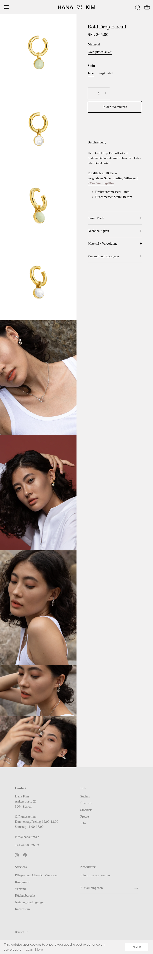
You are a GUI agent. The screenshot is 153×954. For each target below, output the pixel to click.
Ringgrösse (22, 882)
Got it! (137, 947)
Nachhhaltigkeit (98, 231)
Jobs (83, 823)
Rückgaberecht (25, 895)
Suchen (85, 796)
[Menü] (6, 7)
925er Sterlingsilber (101, 183)
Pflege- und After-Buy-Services (36, 875)
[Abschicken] (136, 888)
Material (94, 44)
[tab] (99, 142)
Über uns (86, 803)
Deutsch (19, 931)
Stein (91, 66)
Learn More (34, 949)
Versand (20, 889)
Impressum (22, 909)
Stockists (86, 810)
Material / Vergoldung (103, 243)
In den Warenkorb (115, 107)
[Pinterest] (25, 855)
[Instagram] (17, 855)
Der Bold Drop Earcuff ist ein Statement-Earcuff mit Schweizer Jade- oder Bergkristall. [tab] (114, 175)
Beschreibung (97, 142)
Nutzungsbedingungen (30, 902)
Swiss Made (96, 218)
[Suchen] (138, 8)
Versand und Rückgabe (103, 256)
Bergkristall (105, 73)
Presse (84, 816)
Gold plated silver (100, 52)
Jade (91, 73)
